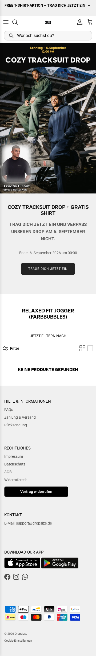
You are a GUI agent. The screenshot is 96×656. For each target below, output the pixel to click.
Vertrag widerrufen (36, 491)
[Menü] (6, 22)
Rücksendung (15, 425)
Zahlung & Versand (20, 417)
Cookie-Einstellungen (18, 640)
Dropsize (20, 634)
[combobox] (48, 35)
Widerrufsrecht (16, 480)
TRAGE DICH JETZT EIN (47, 269)
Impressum (13, 456)
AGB (8, 472)
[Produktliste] (90, 348)
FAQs (8, 409)
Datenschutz (14, 464)
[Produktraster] (82, 348)
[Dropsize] (48, 22)
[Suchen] (17, 22)
